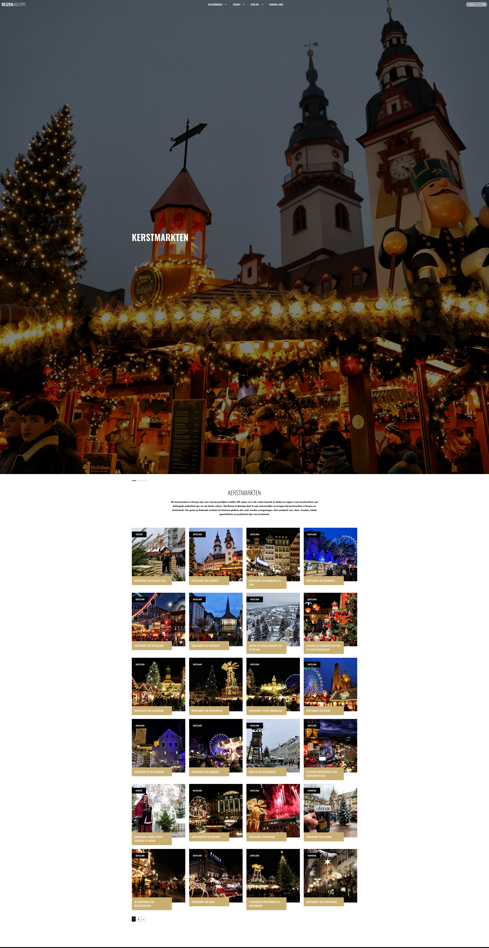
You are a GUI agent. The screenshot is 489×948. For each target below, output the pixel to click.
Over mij (255, 4)
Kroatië (139, 790)
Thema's (236, 4)
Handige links (276, 4)
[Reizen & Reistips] (13, 4)
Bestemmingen (215, 4)
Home (134, 481)
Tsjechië (139, 534)
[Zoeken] (484, 4)
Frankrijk (312, 790)
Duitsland (197, 534)
